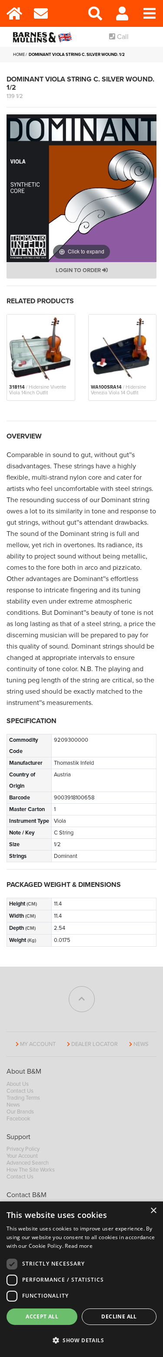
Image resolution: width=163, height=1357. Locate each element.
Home (19, 54)
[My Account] (122, 13)
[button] (81, 1340)
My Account (38, 1044)
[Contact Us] (41, 13)
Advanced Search (28, 1162)
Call (122, 36)
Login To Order (79, 270)
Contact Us (20, 1091)
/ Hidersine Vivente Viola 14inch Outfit (37, 390)
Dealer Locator (94, 1044)
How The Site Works (31, 1169)
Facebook (18, 1118)
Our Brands (20, 1111)
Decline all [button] (118, 1316)
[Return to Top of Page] (82, 999)
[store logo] (44, 36)
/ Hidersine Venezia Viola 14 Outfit (118, 390)
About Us (18, 1084)
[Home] (14, 13)
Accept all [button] (42, 1316)
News (141, 1044)
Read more (79, 1246)
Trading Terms (23, 1097)
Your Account (22, 1155)
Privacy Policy (23, 1149)
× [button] (153, 1211)
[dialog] (81, 1279)
